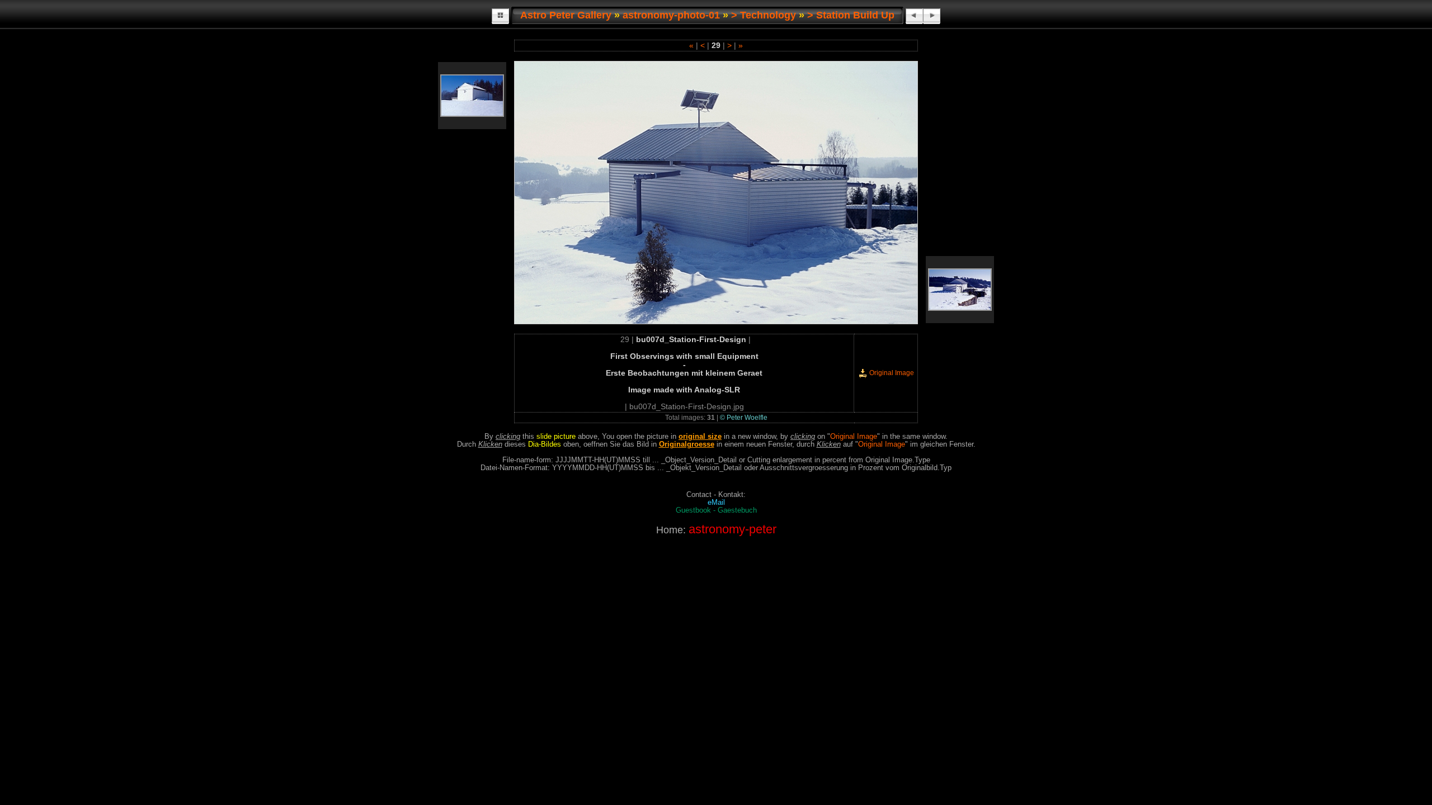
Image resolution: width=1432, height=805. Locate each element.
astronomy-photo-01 (671, 15)
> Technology (763, 15)
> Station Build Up (850, 15)
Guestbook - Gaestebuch (716, 510)
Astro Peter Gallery (565, 15)
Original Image (891, 373)
